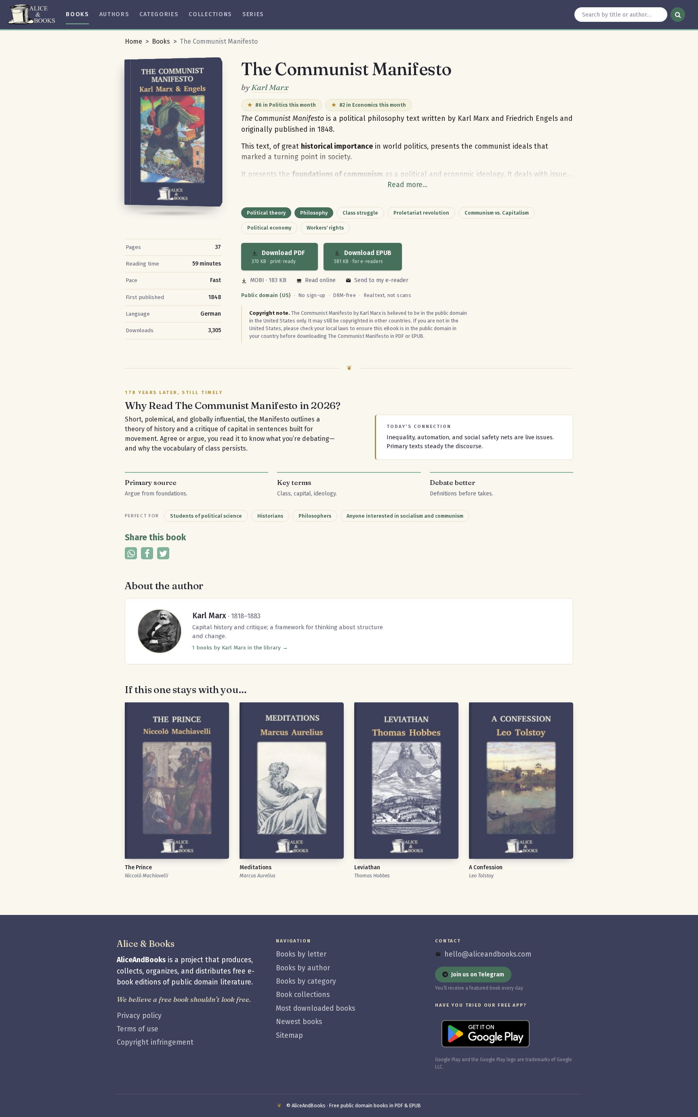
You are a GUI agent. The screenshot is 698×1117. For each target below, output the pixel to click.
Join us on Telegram (477, 974)
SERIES (253, 14)
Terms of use (137, 1029)
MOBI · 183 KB (268, 280)
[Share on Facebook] (147, 553)
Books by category (306, 981)
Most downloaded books (315, 1008)
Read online (320, 280)
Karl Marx (270, 87)
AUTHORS (114, 14)
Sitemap (289, 1035)
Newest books (299, 1022)
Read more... (407, 185)
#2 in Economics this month (372, 105)
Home (133, 41)
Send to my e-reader (381, 280)
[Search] (678, 14)
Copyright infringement (155, 1042)
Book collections (303, 995)
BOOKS (77, 14)
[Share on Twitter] (163, 553)
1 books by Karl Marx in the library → (240, 647)
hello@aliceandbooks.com (487, 954)
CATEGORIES (158, 14)
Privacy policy (139, 1016)
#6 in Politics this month (285, 105)
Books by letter (301, 954)
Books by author (303, 968)
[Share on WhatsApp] (131, 553)
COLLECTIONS (210, 14)
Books (161, 41)
